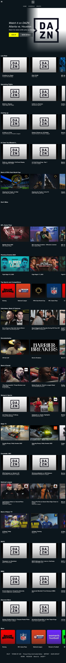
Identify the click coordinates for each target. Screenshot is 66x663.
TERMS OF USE (16, 654)
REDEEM (29, 656)
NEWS (23, 656)
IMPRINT (46, 654)
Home (24, 6)
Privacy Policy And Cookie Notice (32, 654)
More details (26, 35)
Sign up (13, 35)
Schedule (31, 6)
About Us (36, 656)
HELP (8, 654)
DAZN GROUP (55, 654)
